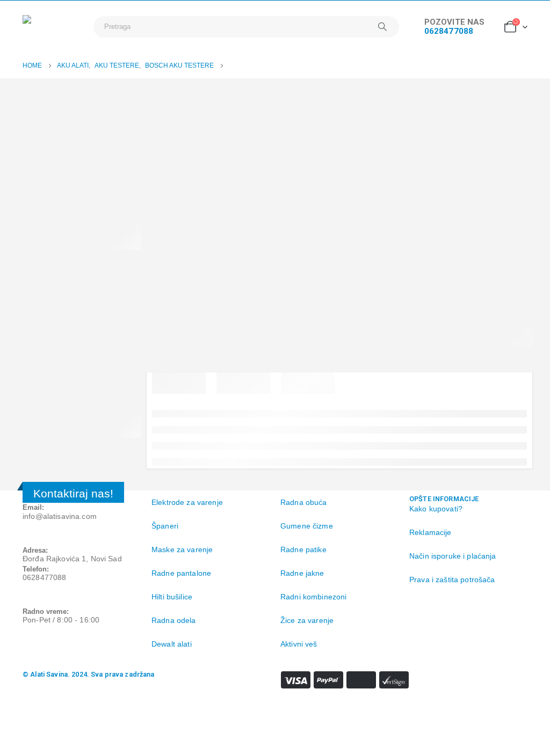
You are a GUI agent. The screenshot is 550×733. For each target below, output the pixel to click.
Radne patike (303, 549)
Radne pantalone (181, 573)
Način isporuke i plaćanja (452, 556)
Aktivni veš (298, 644)
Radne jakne (302, 573)
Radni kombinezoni (313, 596)
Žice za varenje (307, 620)
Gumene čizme (306, 526)
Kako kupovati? (435, 508)
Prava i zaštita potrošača (452, 579)
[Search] (382, 27)
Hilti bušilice (171, 596)
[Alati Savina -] (52, 26)
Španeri (164, 526)
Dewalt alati (171, 644)
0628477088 (448, 31)
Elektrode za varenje (187, 502)
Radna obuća (303, 502)
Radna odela (173, 620)
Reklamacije (430, 532)
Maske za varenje (183, 549)
